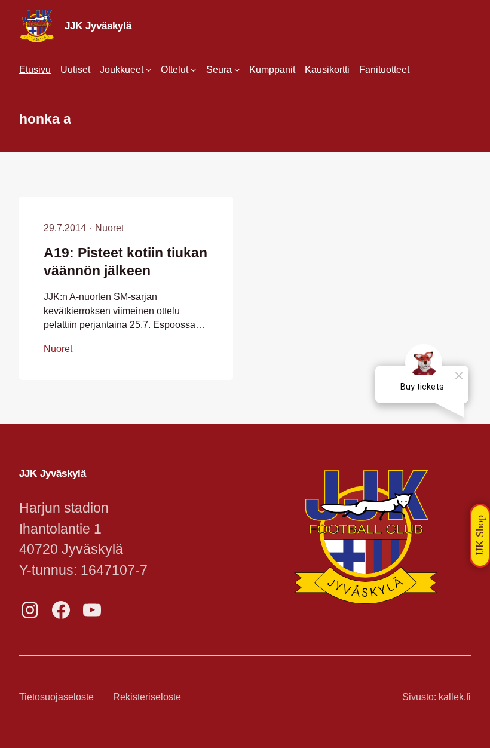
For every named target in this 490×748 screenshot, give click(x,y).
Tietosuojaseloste (56, 697)
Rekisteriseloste (147, 697)
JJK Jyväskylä (98, 26)
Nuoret (109, 228)
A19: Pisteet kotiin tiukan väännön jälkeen (125, 261)
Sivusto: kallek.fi (436, 697)
